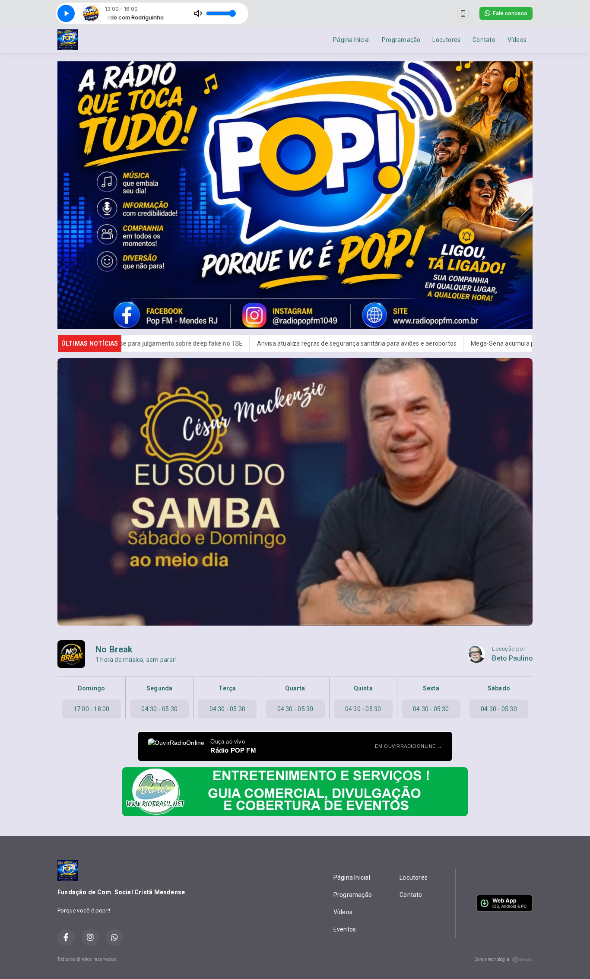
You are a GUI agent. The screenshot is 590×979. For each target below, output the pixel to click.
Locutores (446, 39)
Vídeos (517, 39)
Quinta (363, 688)
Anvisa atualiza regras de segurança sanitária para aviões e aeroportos (270, 343)
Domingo (91, 688)
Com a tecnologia (491, 959)
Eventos (344, 929)
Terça (227, 688)
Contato (484, 39)
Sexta (431, 688)
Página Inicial (351, 39)
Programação (401, 39)
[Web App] (463, 13)
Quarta (295, 688)
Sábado (499, 688)
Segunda (159, 688)
